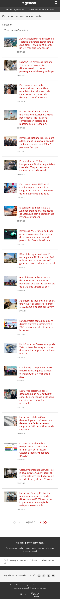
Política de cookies (20, 588)
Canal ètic (36, 585)
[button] (3, 2)
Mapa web (46, 585)
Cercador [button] (7, 24)
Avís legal (26, 585)
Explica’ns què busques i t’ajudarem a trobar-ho (29, 560)
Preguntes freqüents (39, 588)
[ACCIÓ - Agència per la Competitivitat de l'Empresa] (30, 595)
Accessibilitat (14, 585)
